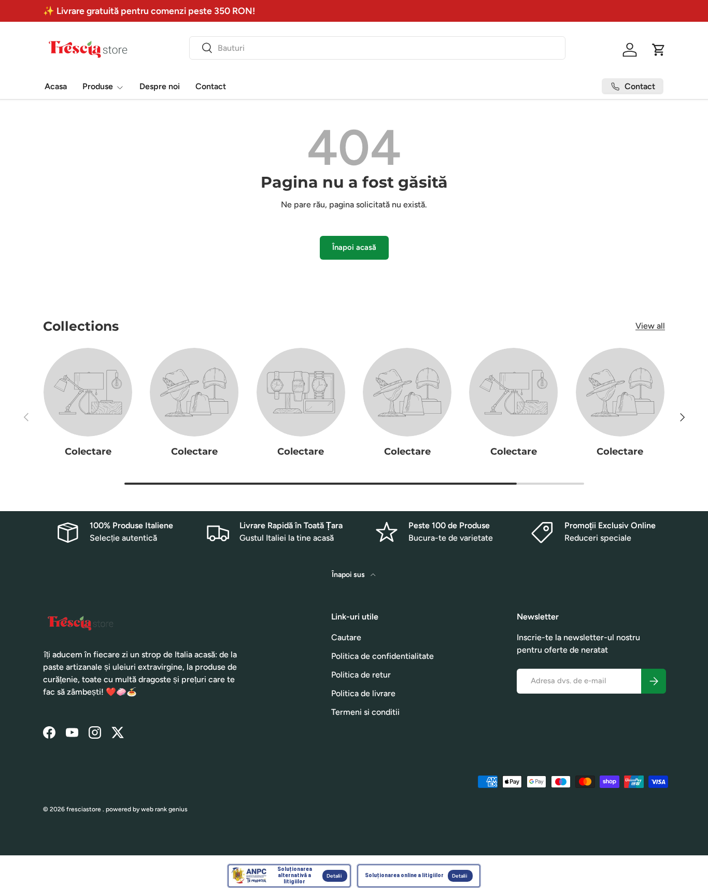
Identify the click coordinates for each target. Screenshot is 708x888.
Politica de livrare (363, 693)
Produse (97, 86)
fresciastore (83, 809)
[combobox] (377, 48)
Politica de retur (361, 675)
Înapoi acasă (354, 247)
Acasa (56, 86)
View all (650, 326)
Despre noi (159, 86)
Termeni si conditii (365, 712)
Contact (210, 86)
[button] (658, 49)
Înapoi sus (349, 574)
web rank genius (164, 809)
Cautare (346, 637)
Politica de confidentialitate (382, 656)
